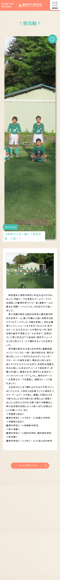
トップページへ (28, 465)
